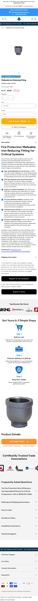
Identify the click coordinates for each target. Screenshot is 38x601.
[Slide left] (15, 73)
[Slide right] (23, 73)
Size (2, 102)
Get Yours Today (17, 441)
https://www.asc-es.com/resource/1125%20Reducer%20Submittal (15, 250)
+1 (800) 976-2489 (20, 14)
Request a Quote (19, 292)
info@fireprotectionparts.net (20, 12)
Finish (3, 110)
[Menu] (3, 19)
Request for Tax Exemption (19, 279)
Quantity (3, 94)
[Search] (5, 19)
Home (3, 28)
